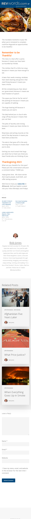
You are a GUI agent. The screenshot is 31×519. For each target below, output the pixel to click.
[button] (29, 4)
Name (4, 441)
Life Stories (17, 310)
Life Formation (8, 310)
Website (5, 458)
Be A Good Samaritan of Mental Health (21, 202)
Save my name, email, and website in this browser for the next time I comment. (15, 470)
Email (4, 449)
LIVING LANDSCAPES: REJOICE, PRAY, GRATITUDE (8, 214)
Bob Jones (15, 242)
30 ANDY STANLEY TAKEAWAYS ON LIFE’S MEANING (7, 202)
